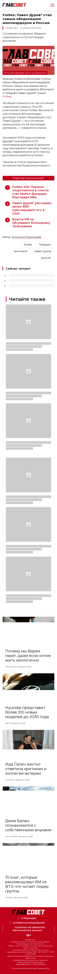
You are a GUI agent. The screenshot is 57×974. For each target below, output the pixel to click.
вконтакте (20, 251)
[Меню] (51, 5)
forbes (28, 244)
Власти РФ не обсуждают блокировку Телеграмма (31, 223)
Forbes (7, 96)
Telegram (45, 244)
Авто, (8, 723)
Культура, (10, 780)
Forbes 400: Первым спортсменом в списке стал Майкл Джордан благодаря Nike (30, 192)
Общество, (11, 667)
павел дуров (42, 251)
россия (46, 257)
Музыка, (9, 897)
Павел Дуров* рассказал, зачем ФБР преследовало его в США (32, 208)
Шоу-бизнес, (12, 836)
